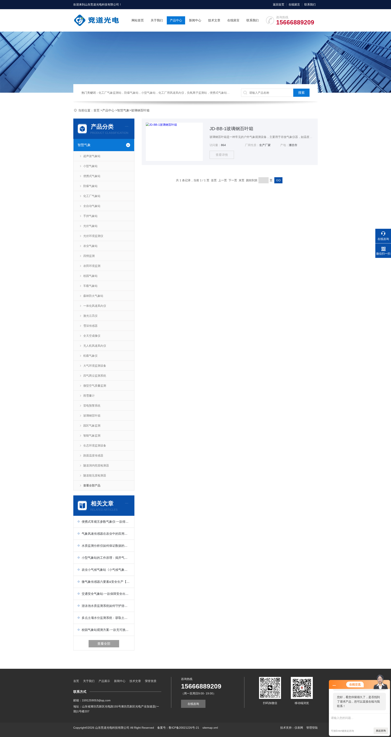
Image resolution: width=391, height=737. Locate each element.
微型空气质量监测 (94, 385)
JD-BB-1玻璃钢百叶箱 (231, 128)
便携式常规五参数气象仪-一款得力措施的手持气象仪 (106, 521)
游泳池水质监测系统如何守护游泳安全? (106, 605)
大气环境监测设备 (94, 365)
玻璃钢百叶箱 (140, 110)
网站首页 (138, 20)
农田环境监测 (91, 265)
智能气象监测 (91, 435)
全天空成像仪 (91, 335)
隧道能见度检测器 (94, 475)
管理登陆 (312, 727)
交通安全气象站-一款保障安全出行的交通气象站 (106, 593)
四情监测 (89, 255)
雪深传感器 (90, 325)
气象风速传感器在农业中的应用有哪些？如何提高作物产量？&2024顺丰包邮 (106, 533)
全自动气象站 (91, 206)
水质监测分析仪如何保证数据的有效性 (106, 545)
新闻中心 (195, 20)
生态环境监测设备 (94, 445)
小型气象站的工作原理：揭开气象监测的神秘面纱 (106, 557)
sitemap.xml (210, 727)
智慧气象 (123, 110)
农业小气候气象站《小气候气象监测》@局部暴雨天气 (106, 569)
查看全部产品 (91, 485)
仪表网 (298, 727)
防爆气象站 (90, 186)
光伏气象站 (90, 226)
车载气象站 (90, 285)
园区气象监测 (91, 425)
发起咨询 (381, 730)
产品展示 (104, 681)
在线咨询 (193, 703)
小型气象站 (90, 166)
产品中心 (176, 20)
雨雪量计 (89, 395)
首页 (96, 110)
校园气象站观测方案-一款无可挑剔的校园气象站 (106, 629)
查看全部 (103, 643)
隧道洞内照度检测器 (96, 465)
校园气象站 (90, 275)
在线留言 (294, 4)
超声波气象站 (91, 156)
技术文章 (214, 20)
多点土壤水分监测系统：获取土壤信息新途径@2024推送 (106, 617)
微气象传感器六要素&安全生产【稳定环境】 (106, 581)
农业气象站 (90, 246)
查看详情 (222, 154)
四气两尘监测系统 (94, 375)
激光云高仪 (90, 315)
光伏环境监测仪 (93, 236)
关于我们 (157, 20)
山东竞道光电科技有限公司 (102, 4)
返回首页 (278, 4)
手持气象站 (90, 216)
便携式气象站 (91, 176)
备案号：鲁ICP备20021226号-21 (178, 727)
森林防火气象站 (93, 295)
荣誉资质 (150, 681)
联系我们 (310, 4)
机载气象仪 (90, 355)
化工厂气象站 (91, 196)
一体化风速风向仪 (94, 305)
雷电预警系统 (91, 405)
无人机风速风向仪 (94, 345)
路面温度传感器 (93, 455)
